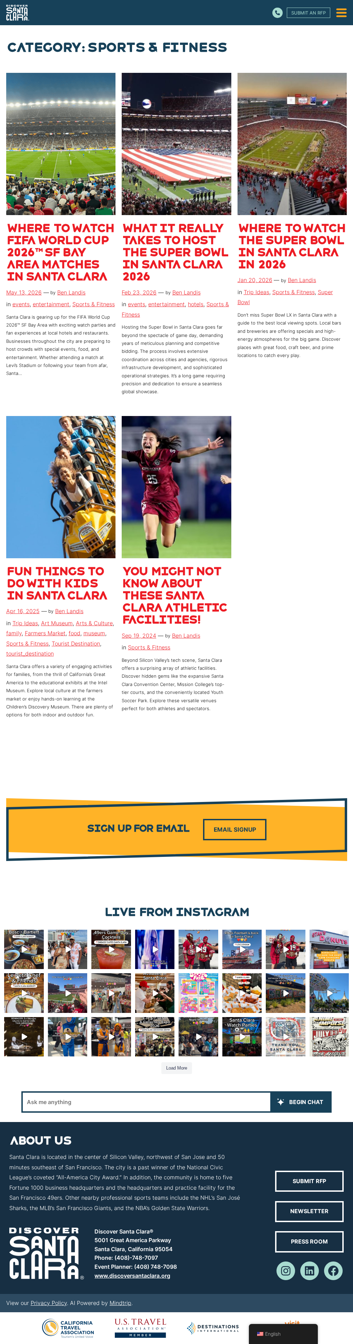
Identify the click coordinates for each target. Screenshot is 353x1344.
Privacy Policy (49, 1302)
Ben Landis (71, 292)
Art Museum (57, 623)
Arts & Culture (94, 623)
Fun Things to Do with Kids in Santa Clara (56, 584)
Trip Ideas (256, 292)
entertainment (51, 304)
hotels (195, 304)
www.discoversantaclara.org (132, 1275)
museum (94, 633)
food (74, 633)
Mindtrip (120, 1302)
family (14, 633)
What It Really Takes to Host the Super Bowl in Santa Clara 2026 (174, 253)
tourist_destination (30, 653)
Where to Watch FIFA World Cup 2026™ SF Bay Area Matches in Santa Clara (60, 253)
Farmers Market (45, 633)
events (21, 304)
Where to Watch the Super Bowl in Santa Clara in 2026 (291, 247)
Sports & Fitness (93, 304)
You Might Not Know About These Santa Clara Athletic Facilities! (174, 597)
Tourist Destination (76, 643)
